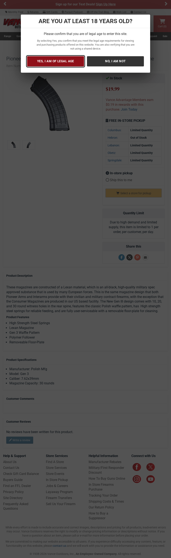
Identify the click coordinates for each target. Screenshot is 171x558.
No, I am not (115, 61)
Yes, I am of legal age (55, 61)
